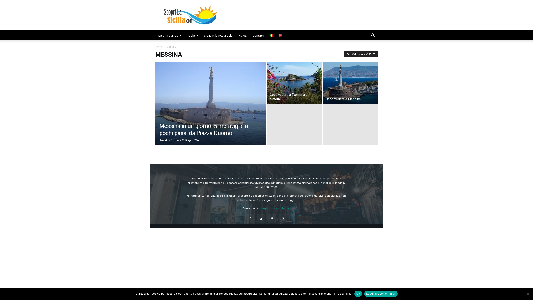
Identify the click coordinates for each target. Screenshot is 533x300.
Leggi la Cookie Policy (381, 293)
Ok (358, 293)
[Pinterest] (272, 218)
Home (159, 47)
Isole (191, 35)
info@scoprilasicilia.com (275, 208)
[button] (373, 36)
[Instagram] (261, 218)
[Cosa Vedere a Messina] (350, 83)
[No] (528, 294)
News (242, 35)
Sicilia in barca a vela (218, 35)
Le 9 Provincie (168, 35)
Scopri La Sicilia (169, 140)
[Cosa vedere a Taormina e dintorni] (294, 83)
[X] (283, 218)
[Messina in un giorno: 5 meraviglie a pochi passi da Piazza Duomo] (210, 110)
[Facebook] (250, 218)
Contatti (258, 35)
